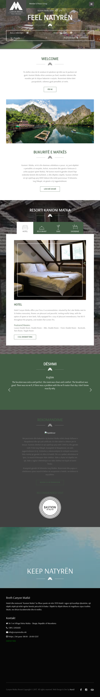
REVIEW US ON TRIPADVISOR (50, 482)
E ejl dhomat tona (25, 337)
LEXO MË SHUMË (50, 189)
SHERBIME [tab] (75, 231)
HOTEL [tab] (25, 231)
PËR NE (50, 89)
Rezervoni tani (69, 38)
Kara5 (72, 689)
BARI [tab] (58, 231)
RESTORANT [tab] (41, 231)
